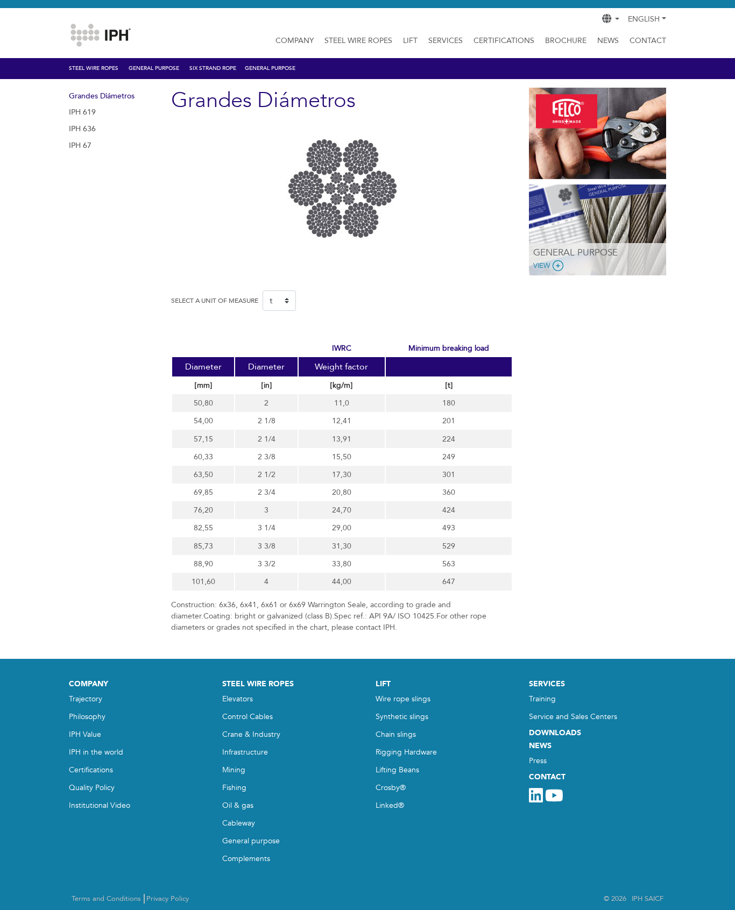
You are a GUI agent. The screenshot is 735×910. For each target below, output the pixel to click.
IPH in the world (96, 752)
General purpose (251, 841)
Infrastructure (245, 752)
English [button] (644, 19)
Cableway (238, 823)
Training (542, 699)
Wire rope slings (403, 699)
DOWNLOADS (555, 733)
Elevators (237, 699)
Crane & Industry (251, 734)
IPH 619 (82, 112)
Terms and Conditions (106, 899)
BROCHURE (565, 40)
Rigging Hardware (406, 752)
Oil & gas (237, 805)
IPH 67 (80, 145)
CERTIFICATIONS (503, 40)
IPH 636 (82, 129)
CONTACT (547, 777)
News (608, 40)
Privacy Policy (167, 899)
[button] (539, 133)
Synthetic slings (402, 717)
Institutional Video (99, 805)
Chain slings (396, 734)
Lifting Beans (397, 770)
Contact (648, 40)
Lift (410, 40)
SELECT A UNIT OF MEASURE (214, 300)
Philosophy (87, 717)
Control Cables (247, 717)
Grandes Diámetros (102, 96)
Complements (246, 859)
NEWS (540, 746)
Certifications (91, 770)
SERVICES (445, 40)
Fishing (234, 788)
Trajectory (85, 699)
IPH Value (85, 734)
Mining (233, 770)
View (541, 266)
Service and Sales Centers (573, 717)
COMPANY (294, 40)
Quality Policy (92, 788)
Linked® (390, 805)
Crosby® (391, 788)
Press (538, 761)
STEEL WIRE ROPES (358, 40)
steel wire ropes (258, 684)
